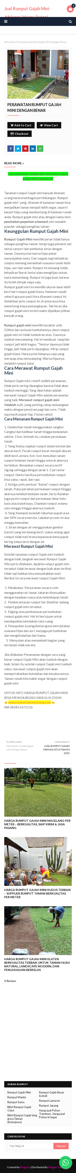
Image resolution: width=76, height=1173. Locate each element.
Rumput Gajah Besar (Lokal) (51, 1094)
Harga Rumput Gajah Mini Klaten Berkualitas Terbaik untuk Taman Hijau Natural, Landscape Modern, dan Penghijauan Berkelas (37, 964)
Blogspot (25, 1167)
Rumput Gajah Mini (19, 1092)
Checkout (21, 133)
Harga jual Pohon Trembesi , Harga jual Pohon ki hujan (52, 1114)
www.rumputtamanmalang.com (29, 702)
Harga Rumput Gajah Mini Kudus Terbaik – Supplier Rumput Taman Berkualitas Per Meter (37, 893)
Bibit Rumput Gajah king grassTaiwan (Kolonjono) (22, 1119)
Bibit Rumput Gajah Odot (19, 1108)
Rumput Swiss (15, 1102)
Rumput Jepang (48, 1105)
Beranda (9, 42)
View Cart (51, 125)
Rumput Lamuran (49, 1100)
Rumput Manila (16, 1097)
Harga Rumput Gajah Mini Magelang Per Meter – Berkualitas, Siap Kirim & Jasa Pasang (37, 824)
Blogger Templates (58, 1167)
